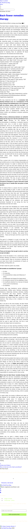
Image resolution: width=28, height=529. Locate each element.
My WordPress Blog (5, 2)
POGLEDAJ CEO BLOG (7, 482)
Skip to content (4, 0)
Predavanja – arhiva (9, 500)
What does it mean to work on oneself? (12, 477)
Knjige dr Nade (8, 498)
